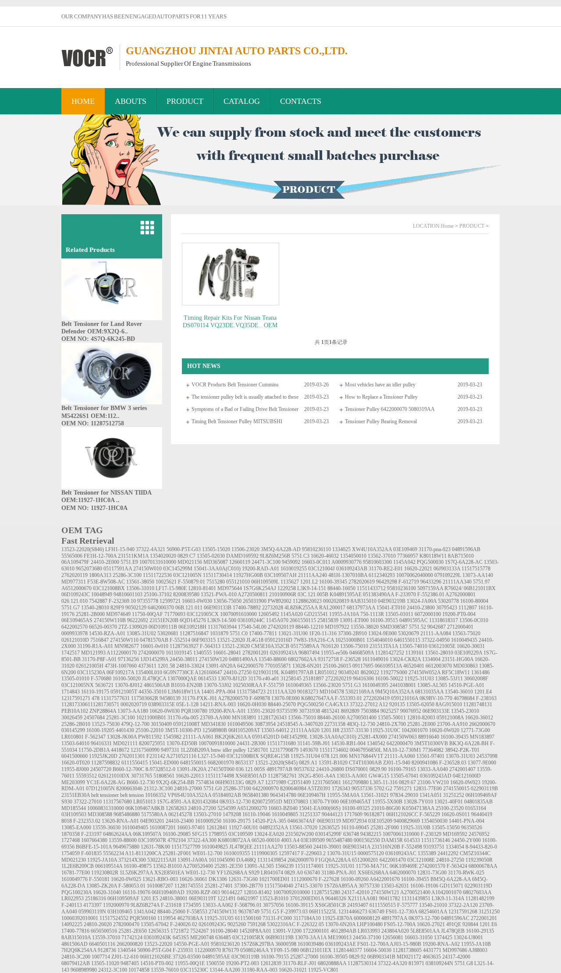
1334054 (455, 847)
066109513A (388, 666)
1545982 (172, 737)
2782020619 (361, 582)
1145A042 (404, 562)
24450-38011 (184, 659)
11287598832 (105, 763)
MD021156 (190, 562)
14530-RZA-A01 (107, 633)
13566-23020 (327, 685)
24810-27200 (202, 808)
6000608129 (367, 918)
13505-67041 (405, 776)
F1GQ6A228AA (333, 860)
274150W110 (124, 640)
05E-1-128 (187, 704)
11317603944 (222, 627)
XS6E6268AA (373, 873)
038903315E (161, 704)
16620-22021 (418, 569)
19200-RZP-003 (203, 892)
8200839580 (186, 594)
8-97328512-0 (160, 769)
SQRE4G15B (274, 756)
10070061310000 (401, 834)
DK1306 (218, 879)
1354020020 (163, 556)
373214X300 (132, 860)
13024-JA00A (422, 601)
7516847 (99, 640)
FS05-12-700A (399, 924)
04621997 (247, 898)
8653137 (244, 763)
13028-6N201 (307, 666)
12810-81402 (258, 892)
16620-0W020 (444, 730)
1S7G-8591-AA (174, 802)
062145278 (180, 814)
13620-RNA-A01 (120, 821)
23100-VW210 (433, 782)
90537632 (304, 769)
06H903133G (229, 782)
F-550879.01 (191, 582)
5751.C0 (239, 633)
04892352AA (273, 827)
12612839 (270, 963)
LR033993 (369, 931)
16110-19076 (136, 892)
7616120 (329, 646)
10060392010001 (79, 918)
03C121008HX (243, 756)
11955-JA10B (476, 944)
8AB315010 (363, 601)
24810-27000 (188, 788)
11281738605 (407, 950)
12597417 (289, 853)
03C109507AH (280, 575)
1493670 (309, 750)
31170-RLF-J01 (299, 963)
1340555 (202, 653)
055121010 (238, 582)
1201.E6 (488, 924)
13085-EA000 (76, 827)
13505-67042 (155, 924)
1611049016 (375, 659)
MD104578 (332, 692)
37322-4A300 (202, 840)
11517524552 (113, 918)
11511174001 (309, 866)
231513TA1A (383, 646)
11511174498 (219, 776)
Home (447, 226)
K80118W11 (433, 556)
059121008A (450, 718)
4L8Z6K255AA (301, 608)
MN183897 (482, 737)
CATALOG (242, 101)
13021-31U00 (293, 633)
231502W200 (299, 834)
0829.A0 (293, 873)
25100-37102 (158, 594)
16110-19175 (95, 692)
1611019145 (179, 653)
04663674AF (302, 821)
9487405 (130, 963)
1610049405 (135, 827)
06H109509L (265, 582)
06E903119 (329, 821)
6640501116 (102, 944)
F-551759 (273, 685)
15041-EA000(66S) (320, 808)
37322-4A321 (150, 549)
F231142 (155, 756)
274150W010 (147, 569)
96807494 (309, 653)
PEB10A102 (74, 711)
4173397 (92, 905)
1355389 (427, 853)
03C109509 (240, 834)
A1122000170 (122, 653)
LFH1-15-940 (120, 549)
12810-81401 (202, 588)
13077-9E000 (482, 763)
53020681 (167, 633)
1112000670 (304, 879)
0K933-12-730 (235, 802)
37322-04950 (436, 640)
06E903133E (436, 711)
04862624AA (117, 834)
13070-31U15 (341, 853)
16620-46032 (325, 556)
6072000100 (428, 614)
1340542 (376, 743)
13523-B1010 (273, 898)
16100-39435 (454, 737)
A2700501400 (361, 718)
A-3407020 (311, 724)
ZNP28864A (102, 711)
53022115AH (161, 860)
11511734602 (334, 750)
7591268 (256, 924)
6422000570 (250, 666)
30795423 (446, 608)
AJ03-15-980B (405, 944)
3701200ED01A (307, 898)
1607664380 (94, 840)
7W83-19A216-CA (314, 640)
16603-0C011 (316, 562)
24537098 (486, 756)
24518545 (287, 724)
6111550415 (134, 763)
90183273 (307, 692)
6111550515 (382, 905)
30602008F (476, 679)
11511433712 (371, 588)
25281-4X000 (372, 737)
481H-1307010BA (347, 575)
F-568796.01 (248, 905)
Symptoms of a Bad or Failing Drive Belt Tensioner (245, 409)
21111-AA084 (435, 633)
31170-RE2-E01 (386, 569)
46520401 (413, 666)
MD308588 (100, 814)
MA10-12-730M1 (402, 750)
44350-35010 (152, 692)
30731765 (141, 776)
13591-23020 (261, 711)
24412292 (447, 853)
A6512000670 (76, 588)
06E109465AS (76, 620)
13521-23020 (236, 646)
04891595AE (216, 957)
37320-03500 (187, 957)
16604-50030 (377, 950)
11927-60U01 (243, 827)
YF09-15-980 (284, 950)
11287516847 (194, 633)
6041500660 (74, 756)
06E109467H (312, 795)
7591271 (403, 788)
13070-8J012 (128, 685)
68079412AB (75, 963)
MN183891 (244, 718)
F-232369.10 (122, 601)
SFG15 (199, 834)
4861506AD (74, 944)
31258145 (291, 679)
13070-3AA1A (311, 937)
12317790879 (284, 750)
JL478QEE (240, 847)
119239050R (479, 860)
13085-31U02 (141, 633)
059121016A (404, 698)
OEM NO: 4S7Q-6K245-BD (98, 339)
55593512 (86, 776)
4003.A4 (290, 840)
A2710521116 (181, 756)
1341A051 (430, 795)
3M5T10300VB (431, 743)
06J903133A (446, 569)
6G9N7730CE (178, 672)
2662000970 (301, 860)
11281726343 (272, 718)
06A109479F (75, 562)
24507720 (100, 769)
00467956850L (366, 750)
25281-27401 (219, 886)
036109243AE (340, 944)
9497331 (170, 750)
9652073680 (89, 569)
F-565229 (429, 814)
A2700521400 (415, 892)
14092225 (71, 924)
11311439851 (415, 898)
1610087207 (160, 886)
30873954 (265, 724)
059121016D (278, 640)
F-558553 (197, 912)
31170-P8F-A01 (99, 659)
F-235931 (183, 950)
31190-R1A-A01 (95, 646)
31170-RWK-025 (466, 873)
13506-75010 (354, 646)
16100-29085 (177, 834)
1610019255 (293, 569)
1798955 (218, 834)
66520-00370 (103, 627)
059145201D (266, 737)
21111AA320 (281, 692)
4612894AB (343, 931)
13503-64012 (275, 730)
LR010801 (72, 737)
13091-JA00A (192, 860)
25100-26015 (337, 666)
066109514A (108, 866)
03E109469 (405, 549)
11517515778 (476, 569)
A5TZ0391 (318, 788)
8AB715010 (461, 556)
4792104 (176, 840)
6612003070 (439, 666)
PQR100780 (194, 711)
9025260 (236, 924)
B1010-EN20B (186, 685)
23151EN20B (163, 620)
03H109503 (73, 814)
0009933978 (74, 633)
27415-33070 (309, 886)
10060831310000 (105, 808)
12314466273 (352, 912)
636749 (376, 912)
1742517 (70, 653)
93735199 (287, 711)
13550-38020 (365, 627)
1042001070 (414, 730)
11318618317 (443, 620)
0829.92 (357, 957)
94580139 (170, 698)
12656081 (392, 937)
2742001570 (432, 866)
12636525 (329, 827)
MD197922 (337, 627)
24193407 (357, 905)
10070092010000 (291, 892)
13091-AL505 (259, 866)
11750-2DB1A (94, 750)
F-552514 (180, 640)
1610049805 (285, 814)
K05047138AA (418, 808)
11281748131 (477, 704)
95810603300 (377, 562)
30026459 (71, 718)
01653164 (475, 808)
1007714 (101, 957)
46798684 (464, 698)
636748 (351, 834)
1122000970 (208, 950)
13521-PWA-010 (219, 594)
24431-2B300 (251, 743)
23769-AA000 (215, 718)
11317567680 (117, 802)
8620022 (370, 672)
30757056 (273, 905)
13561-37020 (303, 827)
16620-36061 (193, 879)
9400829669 (407, 821)
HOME (83, 101)
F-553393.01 (348, 698)
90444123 (332, 814)
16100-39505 (334, 957)
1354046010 (379, 640)
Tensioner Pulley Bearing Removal (381, 421)
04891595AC (413, 620)
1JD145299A (154, 659)
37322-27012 (364, 704)
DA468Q (246, 860)
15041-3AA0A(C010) (217, 569)
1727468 (70, 840)
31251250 (489, 912)
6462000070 (403, 873)
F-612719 (408, 582)
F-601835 (91, 853)
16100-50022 (389, 679)
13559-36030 (106, 827)
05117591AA (117, 569)
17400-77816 (75, 931)
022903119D (478, 886)
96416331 (101, 743)
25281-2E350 (228, 866)
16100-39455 (415, 879)
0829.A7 (254, 782)
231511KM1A (133, 556)
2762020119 (74, 575)
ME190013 (340, 937)
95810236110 (316, 549)
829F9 (117, 608)
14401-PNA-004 (466, 821)
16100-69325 (356, 808)
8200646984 (293, 788)
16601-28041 (227, 653)
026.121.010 (74, 601)
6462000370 (161, 608)
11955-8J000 (75, 769)
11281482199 (479, 898)
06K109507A (147, 834)
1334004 (431, 659)
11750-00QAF (147, 614)
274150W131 (223, 912)
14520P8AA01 (255, 931)
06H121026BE (155, 957)
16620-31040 (107, 892)
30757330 (369, 886)
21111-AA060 (399, 756)
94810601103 (128, 594)
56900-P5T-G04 (154, 950)
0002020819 (336, 601)
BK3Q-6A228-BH (469, 743)
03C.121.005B (313, 594)
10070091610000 (238, 614)
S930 (66, 802)
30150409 (161, 724)
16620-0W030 (164, 711)
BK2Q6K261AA (233, 737)
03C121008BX (109, 588)
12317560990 (145, 750)
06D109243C (75, 594)
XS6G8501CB (330, 905)
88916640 (428, 737)
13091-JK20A (191, 769)
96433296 (430, 582)
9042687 (436, 627)
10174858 (138, 970)
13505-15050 (446, 827)
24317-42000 (456, 957)
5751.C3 (300, 556)
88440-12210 (309, 627)
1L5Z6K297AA (136, 873)
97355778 (147, 601)
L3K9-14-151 (311, 588)
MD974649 (118, 614)
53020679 (408, 633)
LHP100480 (370, 924)
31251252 (453, 795)
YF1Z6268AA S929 (238, 873)
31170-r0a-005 (183, 718)
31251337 (309, 814)
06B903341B (381, 957)
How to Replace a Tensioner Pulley (381, 397)
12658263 (176, 808)
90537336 (362, 788)
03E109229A (468, 653)
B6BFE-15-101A (94, 847)
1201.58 (166, 666)
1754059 (70, 853)
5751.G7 (70, 608)
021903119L (266, 672)
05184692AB (227, 795)
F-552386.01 (430, 594)
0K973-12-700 (424, 918)
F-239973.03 (294, 912)
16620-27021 (431, 924)
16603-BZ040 (283, 808)
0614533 (207, 679)
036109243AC (400, 853)
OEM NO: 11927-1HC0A (94, 508)
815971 (416, 963)
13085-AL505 (432, 685)
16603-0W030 (197, 601)
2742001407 (462, 769)
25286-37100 (237, 788)
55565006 (71, 556)
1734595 (192, 905)
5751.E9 (129, 562)
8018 (66, 821)
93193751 (433, 847)
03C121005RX (248, 937)
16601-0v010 (154, 646)
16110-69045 (355, 827)
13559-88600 (123, 840)
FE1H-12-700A (100, 556)
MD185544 (73, 808)
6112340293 (382, 575)
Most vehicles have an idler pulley (380, 385)
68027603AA (477, 892)
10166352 (155, 795)
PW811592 (150, 737)
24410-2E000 (105, 562)
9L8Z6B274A (145, 905)
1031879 (219, 633)
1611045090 (222, 860)
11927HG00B (248, 575)
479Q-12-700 (135, 724)
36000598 (285, 944)
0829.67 (407, 782)
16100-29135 (480, 931)
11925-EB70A (337, 918)
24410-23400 (180, 821)
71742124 (131, 937)
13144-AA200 (224, 970)
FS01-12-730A (401, 912)
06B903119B (280, 937)
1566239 (284, 866)
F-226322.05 (310, 924)
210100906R (282, 594)
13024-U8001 (468, 937)
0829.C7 (186, 556)
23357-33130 (355, 730)
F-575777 (407, 905)
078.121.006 (334, 756)
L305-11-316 (384, 782)
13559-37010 (106, 937)
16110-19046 (256, 814)
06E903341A (356, 847)
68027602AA (302, 659)
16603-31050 (419, 937)
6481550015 (193, 763)
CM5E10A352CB (270, 646)
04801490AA (243, 659)
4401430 (125, 730)
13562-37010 (382, 556)
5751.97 (481, 582)
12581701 (257, 750)
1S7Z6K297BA (257, 944)
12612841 (216, 827)
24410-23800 (421, 608)
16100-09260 (355, 879)
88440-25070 (282, 704)
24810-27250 (450, 860)
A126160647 (208, 672)
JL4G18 (254, 640)
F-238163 (486, 698)
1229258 (286, 588)
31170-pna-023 (435, 549)
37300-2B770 (248, 886)
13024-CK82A (405, 659)
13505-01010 (75, 679)
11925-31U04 (305, 756)
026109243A (283, 653)
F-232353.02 (86, 821)
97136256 (128, 659)
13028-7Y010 (418, 802)
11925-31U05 (219, 918)
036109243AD (435, 776)
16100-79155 (275, 957)
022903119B (484, 788)
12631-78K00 (155, 847)
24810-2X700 (391, 724)
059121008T (186, 724)
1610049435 (464, 640)
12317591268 (462, 912)
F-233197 (91, 834)
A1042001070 (446, 892)
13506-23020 (245, 549)
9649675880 (126, 847)
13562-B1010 (167, 866)
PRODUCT (185, 101)
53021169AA (359, 692)
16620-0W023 (465, 782)
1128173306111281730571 (90, 704)
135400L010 (148, 672)
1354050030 (434, 821)
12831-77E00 (427, 788)
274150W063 (402, 737)
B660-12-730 (141, 782)
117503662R (144, 698)
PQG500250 (310, 704)
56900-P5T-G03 (184, 549)
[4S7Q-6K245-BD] (111, 318)
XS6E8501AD (250, 776)
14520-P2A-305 (269, 821)
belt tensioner (105, 795)
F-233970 (405, 594)
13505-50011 (392, 718)
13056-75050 (227, 601)
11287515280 (325, 892)
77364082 (433, 750)
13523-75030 (106, 724)
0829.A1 (308, 763)
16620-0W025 (126, 879)
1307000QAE (182, 679)
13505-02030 (211, 556)
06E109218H (192, 627)
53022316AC (281, 924)
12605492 (268, 614)
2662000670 (482, 724)
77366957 (407, 556)
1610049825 (215, 847)
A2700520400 (198, 866)
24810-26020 (98, 924)
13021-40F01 (448, 802)
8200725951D (267, 802)
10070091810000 (217, 743)
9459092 (291, 562)
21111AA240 (312, 575)
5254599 (226, 808)
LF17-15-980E (171, 588)
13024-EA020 (269, 834)
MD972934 (354, 821)
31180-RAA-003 (259, 970)
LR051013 (144, 802)
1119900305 (264, 853)
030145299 (73, 730)
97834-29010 (404, 795)
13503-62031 (395, 886)
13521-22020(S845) (276, 763)
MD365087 (215, 562)
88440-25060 (171, 912)
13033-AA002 (217, 905)
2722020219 (338, 679)
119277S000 (393, 672)
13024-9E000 (382, 633)
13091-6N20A (221, 666)
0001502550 (367, 840)
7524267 (199, 931)
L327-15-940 (211, 756)
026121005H (89, 666)
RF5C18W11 (456, 672)
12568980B (214, 730)
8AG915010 (449, 704)
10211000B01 (151, 718)
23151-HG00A (457, 659)
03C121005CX (203, 614)
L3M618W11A (184, 692)
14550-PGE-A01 (191, 944)
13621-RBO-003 (160, 879)
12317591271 (75, 698)
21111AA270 (268, 847)
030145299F (328, 834)
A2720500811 (253, 594)
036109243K (157, 937)
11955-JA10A (344, 614)
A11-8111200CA (143, 853)
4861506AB (157, 685)
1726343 (341, 788)
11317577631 (115, 698)
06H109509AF (123, 898)
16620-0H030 (251, 704)
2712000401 (460, 627)
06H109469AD (168, 892)
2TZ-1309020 (132, 627)
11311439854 (271, 860)
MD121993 (93, 653)
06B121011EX (316, 950)
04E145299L (294, 737)
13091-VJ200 (287, 931)
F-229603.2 (313, 853)
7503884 (370, 711)
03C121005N (187, 575)
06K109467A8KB (144, 808)
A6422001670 (384, 879)
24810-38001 (174, 898)
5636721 (104, 685)
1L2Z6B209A (195, 750)
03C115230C (194, 970)
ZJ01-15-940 (396, 763)
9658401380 (255, 795)
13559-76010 (165, 970)
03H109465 (119, 912)
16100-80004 (474, 601)
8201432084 (205, 802)
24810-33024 (190, 666)
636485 (223, 937)
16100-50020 (127, 679)
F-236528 (350, 659)
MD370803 (296, 802)
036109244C (251, 620)
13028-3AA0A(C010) (332, 737)
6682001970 (221, 763)
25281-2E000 (421, 724)
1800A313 (100, 575)
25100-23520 (450, 808)
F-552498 (411, 847)
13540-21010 (433, 905)
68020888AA (332, 963)
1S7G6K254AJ (259, 588)
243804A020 (395, 931)
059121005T (123, 692)
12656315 (158, 931)
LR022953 (72, 898)
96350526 (471, 827)
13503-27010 (207, 814)
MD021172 (409, 957)
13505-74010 (413, 646)
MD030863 (465, 666)
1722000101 (316, 931)
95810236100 (401, 588)
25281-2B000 (90, 614)
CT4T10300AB (365, 763)
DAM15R (392, 840)
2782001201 (255, 653)
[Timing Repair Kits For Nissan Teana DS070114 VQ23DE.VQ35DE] (230, 274)
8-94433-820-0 (481, 847)
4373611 (147, 666)
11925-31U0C (385, 730)
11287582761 (282, 776)
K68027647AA (317, 698)
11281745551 (188, 886)
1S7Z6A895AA (340, 886)
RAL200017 (332, 608)
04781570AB (154, 640)
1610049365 (298, 685)
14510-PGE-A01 (466, 685)
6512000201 (365, 860)
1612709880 (355, 782)
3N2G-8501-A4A (316, 776)
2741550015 (456, 788)
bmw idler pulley (228, 750)
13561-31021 (375, 795)
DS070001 (356, 769)
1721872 (179, 931)
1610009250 (208, 821)
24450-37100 (367, 937)
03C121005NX (77, 685)
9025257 (389, 711)
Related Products (90, 249)
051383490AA (378, 594)
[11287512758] (111, 403)
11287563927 (184, 646)
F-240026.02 (183, 924)
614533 (412, 840)
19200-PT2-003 (242, 963)
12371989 (275, 782)
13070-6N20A (340, 924)
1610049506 (240, 724)
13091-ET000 (354, 620)
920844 (470, 924)
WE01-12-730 (200, 873)
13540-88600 (273, 659)
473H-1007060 (121, 666)
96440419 (481, 814)
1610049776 (74, 879)
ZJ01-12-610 (124, 957)
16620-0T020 (75, 763)
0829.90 (378, 769)
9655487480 (339, 840)
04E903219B (391, 601)
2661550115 (303, 620)
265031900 (254, 601)
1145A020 (291, 614)
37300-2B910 (352, 633)
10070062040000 (414, 575)
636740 (312, 873)
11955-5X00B (387, 802)
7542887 (98, 601)
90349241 (348, 672)
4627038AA (190, 918)
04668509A (361, 653)
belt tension (132, 795)
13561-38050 (140, 582)
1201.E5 (149, 898)
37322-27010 (88, 802)
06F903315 (204, 640)
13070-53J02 (217, 685)
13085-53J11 (449, 679)
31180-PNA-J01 (338, 873)
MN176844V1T (366, 756)
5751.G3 (351, 685)
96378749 (248, 912)
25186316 (95, 898)
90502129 (135, 608)
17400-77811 (263, 633)
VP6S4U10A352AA (189, 795)
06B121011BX (480, 588)
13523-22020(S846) (82, 549)
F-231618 (171, 905)
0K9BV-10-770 (435, 698)
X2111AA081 (363, 898)
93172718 (328, 659)
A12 (383, 704)
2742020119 (281, 627)
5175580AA (154, 814)
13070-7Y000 (324, 802)
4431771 (432, 950)
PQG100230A (76, 892)
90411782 (389, 898)
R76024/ (453, 588)
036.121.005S (250, 769)
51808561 (163, 776)
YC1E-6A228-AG (105, 782)
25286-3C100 (127, 575)
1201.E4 (483, 692)
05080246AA (254, 950)
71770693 (174, 614)
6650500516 (104, 931)
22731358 (334, 724)
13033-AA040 (432, 769)
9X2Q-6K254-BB (175, 782)
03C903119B (245, 957)
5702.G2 (383, 788)
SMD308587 (394, 627)
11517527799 (185, 847)
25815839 (327, 620)
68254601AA (433, 912)
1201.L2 (309, 582)
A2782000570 (233, 698)
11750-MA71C (372, 866)
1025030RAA (247, 685)
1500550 (215, 963)
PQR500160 (143, 918)
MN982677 (126, 646)
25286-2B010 (75, 724)
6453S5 (181, 937)
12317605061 (326, 782)
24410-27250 (238, 672)
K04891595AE (346, 594)
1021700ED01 (274, 879)
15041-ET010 (390, 608)
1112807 (467, 608)
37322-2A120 (463, 905)
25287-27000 (304, 957)
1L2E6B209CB (77, 866)
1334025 (341, 549)
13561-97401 (430, 756)
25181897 (313, 679)
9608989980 (84, 970)
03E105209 (380, 821)
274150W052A (424, 672)
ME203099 (73, 782)
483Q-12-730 (361, 724)
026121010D (75, 640)
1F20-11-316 (323, 633)
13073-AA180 (132, 711)
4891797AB (279, 769)
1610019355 (237, 853)
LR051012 (326, 672)
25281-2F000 (384, 827)
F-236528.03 (452, 763)
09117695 (362, 666)
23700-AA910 (452, 724)
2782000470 (126, 924)
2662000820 (130, 944)
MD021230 (73, 860)
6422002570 (74, 627)
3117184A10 (307, 918)
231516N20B (386, 847)
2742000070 (151, 653)
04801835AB (478, 802)
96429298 (386, 582)
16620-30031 (471, 646)
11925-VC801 (323, 970)
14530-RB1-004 (348, 743)
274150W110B (110, 620)
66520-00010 (266, 840)
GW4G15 (379, 776)
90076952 (410, 711)
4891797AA (394, 918)
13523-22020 (158, 944)
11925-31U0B (415, 827)
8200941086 (425, 763)
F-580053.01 (132, 886)
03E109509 (313, 840)
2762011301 (132, 756)
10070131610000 (157, 562)
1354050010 (353, 556)
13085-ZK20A (101, 886)
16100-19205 (100, 730)
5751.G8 (463, 963)
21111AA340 (457, 582)
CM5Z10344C (475, 853)
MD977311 (73, 582)
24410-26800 (330, 769)
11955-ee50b (334, 653)
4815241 (330, 711)
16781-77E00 (75, 873)
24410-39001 (327, 847)
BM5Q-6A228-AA (450, 879)
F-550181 (99, 879)
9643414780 (283, 795)
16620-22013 (190, 776)
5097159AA (430, 588)
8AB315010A (76, 937)
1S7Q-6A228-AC (464, 562)
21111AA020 (305, 730)
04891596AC (455, 918)
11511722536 (157, 575)
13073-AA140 (477, 575)
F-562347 (95, 737)
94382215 (370, 834)
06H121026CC (402, 814)
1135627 (289, 582)
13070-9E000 (285, 698)
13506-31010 (140, 588)
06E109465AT (355, 802)
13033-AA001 (352, 776)
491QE (453, 924)
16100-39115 (299, 905)
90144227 (231, 892)
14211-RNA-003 (218, 704)
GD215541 (316, 614)
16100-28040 (224, 931)
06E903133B (217, 608)
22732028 (272, 608)
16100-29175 (237, 821)
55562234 (113, 853)
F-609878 (259, 698)
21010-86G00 (386, 808)
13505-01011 (399, 614)
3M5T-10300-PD (183, 730)
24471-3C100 (266, 562)
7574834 (204, 782)
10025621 (166, 582)
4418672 (120, 750)
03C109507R (152, 840)
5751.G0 (212, 788)
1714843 (70, 692)
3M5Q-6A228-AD (281, 549)
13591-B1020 (333, 763)
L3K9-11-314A (448, 898)
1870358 (70, 834)
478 (95, 698)
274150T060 (221, 769)
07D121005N (100, 788)
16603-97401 (191, 827)
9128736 (107, 950)
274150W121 (385, 892)
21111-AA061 (198, 737)
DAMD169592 (242, 556)
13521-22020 (231, 640)
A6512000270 (252, 808)
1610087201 (162, 827)
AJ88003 (477, 950)
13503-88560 (298, 847)
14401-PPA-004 (218, 692)
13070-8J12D (232, 679)
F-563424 (457, 866)
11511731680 (281, 743)
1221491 (226, 898)
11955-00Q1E (190, 963)
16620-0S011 (455, 814)
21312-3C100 (158, 788)
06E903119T (202, 898)
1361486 (480, 672)
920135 (397, 704)
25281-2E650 (132, 931)
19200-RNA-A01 (227, 711)
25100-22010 (149, 730)
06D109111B (163, 627)
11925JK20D (103, 756)
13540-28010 (95, 608)
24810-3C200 (75, 957)
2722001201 (484, 918)
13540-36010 (459, 692)
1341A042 (145, 912)
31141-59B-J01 (313, 743)
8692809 (350, 711)
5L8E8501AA (425, 931)
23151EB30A (75, 795)
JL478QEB (453, 931)
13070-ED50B (182, 743)
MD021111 (125, 743)
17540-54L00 (252, 627)
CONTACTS (300, 101)
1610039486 (311, 944)
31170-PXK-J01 (199, 698)
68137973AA (361, 608)
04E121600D (467, 776)
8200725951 (152, 743)
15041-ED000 (164, 763)
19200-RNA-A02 (441, 944)
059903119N (92, 912)
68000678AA (483, 866)
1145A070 (277, 620)
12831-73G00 (432, 873)
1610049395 (375, 685)
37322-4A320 (392, 963)
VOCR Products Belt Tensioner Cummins (235, 385)
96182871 (374, 814)
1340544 (126, 950)
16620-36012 (479, 718)
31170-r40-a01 (263, 679)
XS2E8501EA (169, 873)
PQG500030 (430, 562)
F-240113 (71, 905)
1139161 (414, 653)
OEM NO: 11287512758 (92, 423)
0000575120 (371, 853)
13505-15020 (216, 549)
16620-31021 (293, 970)
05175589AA (305, 646)
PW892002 (279, 601)
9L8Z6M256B (275, 556)
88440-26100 (331, 718)
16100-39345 (333, 582)
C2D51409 (299, 782)
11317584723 (251, 692)
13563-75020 (466, 633)
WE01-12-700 (207, 853)
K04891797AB (297, 672)
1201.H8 (330, 730)
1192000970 (116, 905)
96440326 (335, 898)
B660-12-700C (128, 769)
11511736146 (435, 840)
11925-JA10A (102, 860)
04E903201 (152, 821)
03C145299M (177, 569)
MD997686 (455, 950)
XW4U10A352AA (372, 549)
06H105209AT (244, 730)
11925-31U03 (419, 679)
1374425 (443, 937)
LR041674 (272, 873)
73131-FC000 (277, 918)
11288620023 (307, 601)
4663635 (432, 957)
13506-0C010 (473, 620)
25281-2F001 (177, 853)
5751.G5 (270, 912)
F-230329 (431, 834)
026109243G (212, 924)
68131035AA (429, 692)
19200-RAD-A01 (260, 569)
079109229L (447, 575)
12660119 (239, 562)
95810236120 (225, 944)
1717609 (353, 814)
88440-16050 (341, 588)
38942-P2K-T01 (462, 750)
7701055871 (278, 666)
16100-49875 (138, 866)
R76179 (230, 950)
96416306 (363, 679)
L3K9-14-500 (221, 620)
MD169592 (455, 834)
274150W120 (213, 659)
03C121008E (421, 860)
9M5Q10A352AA (394, 692)
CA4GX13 (336, 704)
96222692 (137, 620)
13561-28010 (439, 653)
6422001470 (393, 860)
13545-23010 (465, 711)
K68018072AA (234, 840)
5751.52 (417, 627)
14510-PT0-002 (157, 963)
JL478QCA (154, 679)
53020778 (448, 601)
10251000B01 (350, 640)
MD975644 (229, 588)
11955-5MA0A (343, 795)
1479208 (232, 814)
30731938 (309, 711)
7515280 (215, 582)
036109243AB (351, 569)
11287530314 (362, 963)
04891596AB (466, 549)
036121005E (442, 646)
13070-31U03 (460, 756)
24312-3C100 (112, 970)
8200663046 (129, 788)
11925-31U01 (340, 866)
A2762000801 (460, 594)
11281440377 (347, 950)
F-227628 (329, 879)
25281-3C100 (120, 718)
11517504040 (278, 886)
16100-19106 (424, 886)
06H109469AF (481, 795)
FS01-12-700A (373, 944)
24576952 (479, 834)
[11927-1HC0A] (111, 487)
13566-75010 (302, 718)
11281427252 (389, 653)
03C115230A (91, 672)
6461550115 (407, 640)
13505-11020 (105, 963)
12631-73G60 (243, 879)
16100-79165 (402, 769)
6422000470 (400, 743)
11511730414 (217, 575)
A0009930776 (346, 562)
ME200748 (202, 937)
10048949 (101, 594)
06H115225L (323, 912)
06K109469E (404, 866)
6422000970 (265, 788)
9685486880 (127, 814)
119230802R (104, 873)
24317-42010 (355, 892)
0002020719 (134, 704)
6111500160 (248, 918)
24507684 (94, 718)
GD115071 (451, 886)
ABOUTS (130, 101)
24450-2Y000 (466, 840)
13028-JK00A (122, 737)
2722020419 (376, 698)
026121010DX (114, 776)
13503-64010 (75, 743)
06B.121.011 (188, 608)
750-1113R (372, 614)
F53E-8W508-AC (106, 582)
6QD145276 (193, 620)
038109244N (439, 963)
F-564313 (210, 646)
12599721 (170, 601)
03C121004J (321, 569)
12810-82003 (421, 718)
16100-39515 (384, 620)
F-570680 (101, 679)
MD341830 (213, 724)
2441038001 (403, 685)
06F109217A (120, 672)
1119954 (166, 918)
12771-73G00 (475, 730)
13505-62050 (420, 704)
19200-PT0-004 (459, 614)
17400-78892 (247, 608)
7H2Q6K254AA (78, 950)
